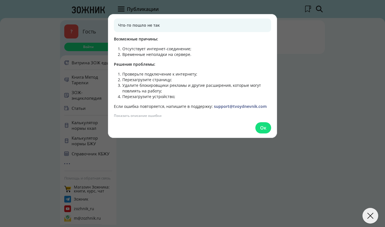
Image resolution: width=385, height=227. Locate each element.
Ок (263, 128)
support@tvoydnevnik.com (240, 106)
